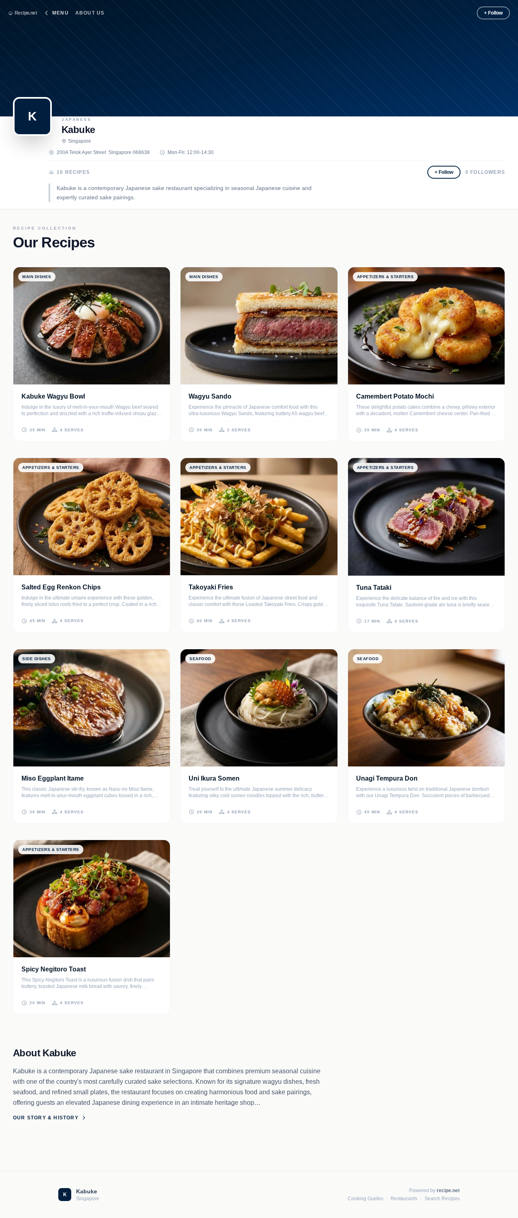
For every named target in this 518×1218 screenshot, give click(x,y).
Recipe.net (26, 13)
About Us (90, 13)
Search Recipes (442, 1198)
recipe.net (448, 1190)
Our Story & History (46, 1118)
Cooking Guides (365, 1198)
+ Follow (493, 13)
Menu (60, 13)
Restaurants (404, 1198)
